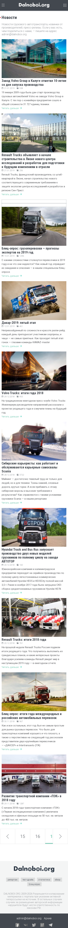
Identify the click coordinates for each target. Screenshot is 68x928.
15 (22, 836)
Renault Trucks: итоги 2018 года (24, 640)
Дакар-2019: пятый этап (19, 323)
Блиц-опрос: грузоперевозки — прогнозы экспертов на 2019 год (30, 250)
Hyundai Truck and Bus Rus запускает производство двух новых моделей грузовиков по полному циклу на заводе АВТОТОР (30, 555)
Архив (47, 918)
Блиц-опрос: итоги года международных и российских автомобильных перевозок (32, 716)
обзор (57, 879)
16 (37, 836)
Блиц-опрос (34, 884)
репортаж (12, 879)
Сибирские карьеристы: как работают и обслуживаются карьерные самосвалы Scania (30, 467)
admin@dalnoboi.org (29, 918)
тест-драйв (28, 879)
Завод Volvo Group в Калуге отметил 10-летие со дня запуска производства (34, 83)
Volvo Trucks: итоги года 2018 (22, 393)
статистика (44, 879)
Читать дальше (10, 108)
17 (52, 836)
